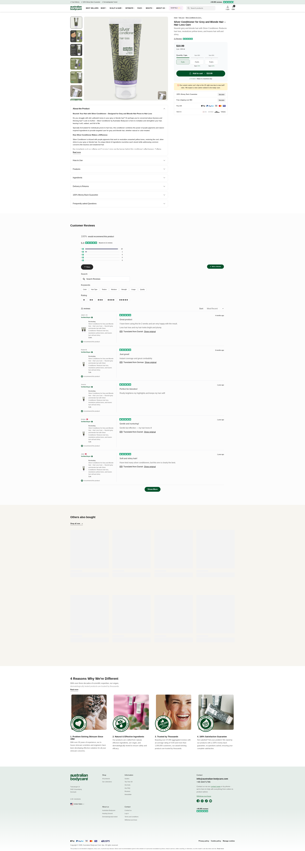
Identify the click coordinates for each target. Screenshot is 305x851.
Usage (133, 289)
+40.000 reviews (216, 2)
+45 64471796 (203, 782)
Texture (104, 289)
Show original (150, 332)
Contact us (128, 810)
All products (106, 779)
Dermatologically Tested (110, 2)
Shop (104, 775)
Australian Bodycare (108, 810)
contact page (216, 786)
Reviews (127, 791)
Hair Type (94, 289)
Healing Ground (107, 813)
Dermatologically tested (109, 817)
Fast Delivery (75, 2)
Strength (124, 289)
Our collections (107, 782)
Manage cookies (229, 841)
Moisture (114, 289)
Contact (127, 807)
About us (105, 807)
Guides (127, 779)
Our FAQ (127, 788)
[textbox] (105, 279)
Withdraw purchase (131, 820)
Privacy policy (204, 841)
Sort (201, 309)
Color (85, 289)
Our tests (127, 785)
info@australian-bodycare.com (212, 779)
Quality (142, 289)
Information (129, 775)
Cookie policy (216, 841)
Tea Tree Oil (128, 782)
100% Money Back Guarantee (91, 2)
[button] (183, 39)
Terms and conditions (131, 817)
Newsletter (128, 794)
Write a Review (217, 267)
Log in (127, 813)
